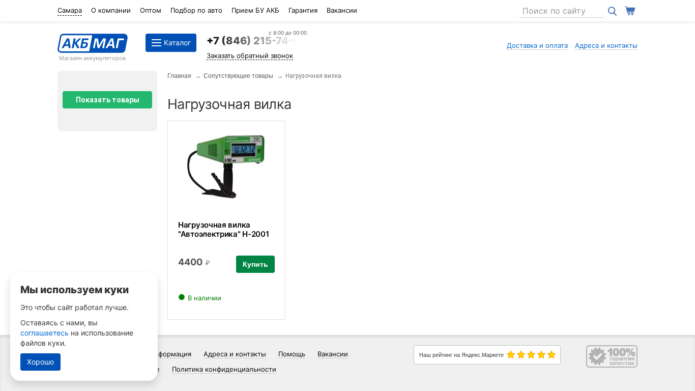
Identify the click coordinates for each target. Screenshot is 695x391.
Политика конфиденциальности (224, 369)
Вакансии (342, 10)
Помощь (291, 354)
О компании (111, 10)
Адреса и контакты (606, 45)
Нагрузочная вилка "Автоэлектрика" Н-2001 (223, 229)
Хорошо (40, 361)
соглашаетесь (44, 332)
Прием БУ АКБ (255, 10)
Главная (179, 75)
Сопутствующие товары (238, 75)
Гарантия (302, 10)
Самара (69, 10)
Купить (255, 264)
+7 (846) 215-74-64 (257, 41)
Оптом (150, 10)
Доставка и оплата (537, 45)
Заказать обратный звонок (250, 55)
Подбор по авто (196, 10)
